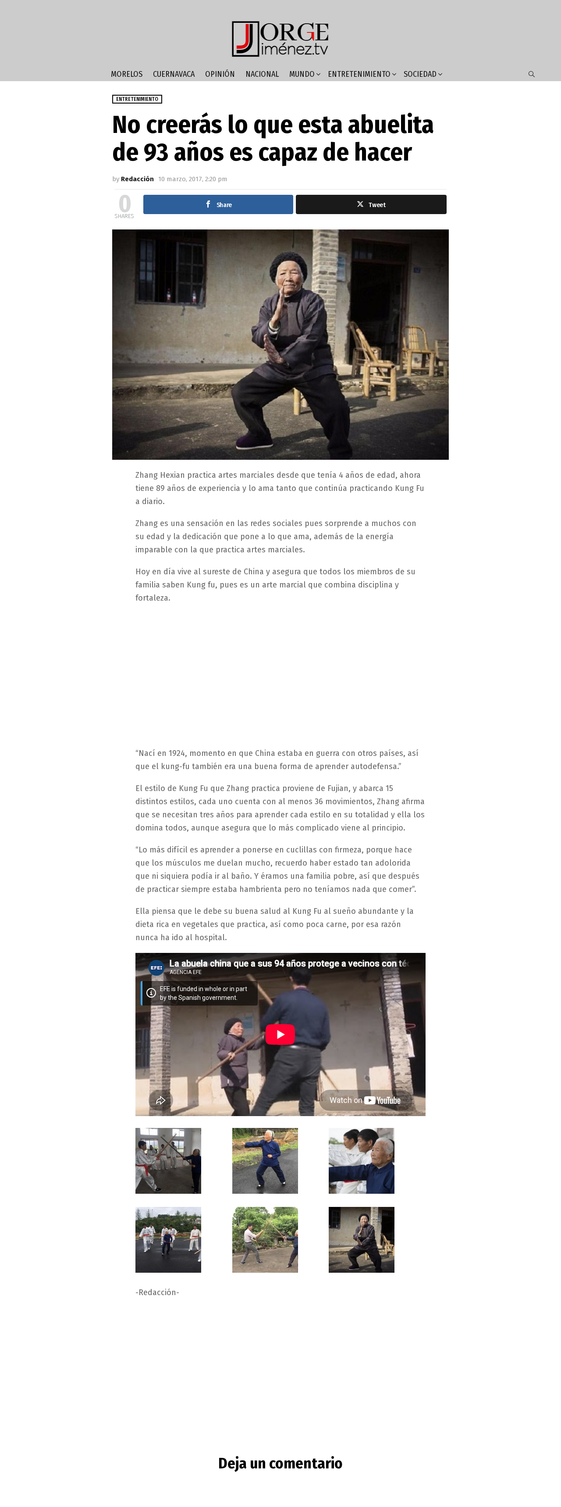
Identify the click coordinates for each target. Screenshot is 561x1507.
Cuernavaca (174, 74)
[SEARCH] (531, 74)
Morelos (126, 74)
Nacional (262, 74)
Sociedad (420, 74)
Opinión (220, 74)
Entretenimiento (359, 74)
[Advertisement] (280, 674)
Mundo (302, 74)
